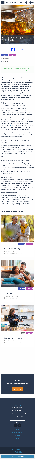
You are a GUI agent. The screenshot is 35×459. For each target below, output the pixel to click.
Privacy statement (18, 451)
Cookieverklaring (17, 452)
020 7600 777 (17, 422)
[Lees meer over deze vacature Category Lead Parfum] (17, 326)
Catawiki (28, 68)
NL (23, 2)
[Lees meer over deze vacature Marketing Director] (17, 281)
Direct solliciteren (17, 456)
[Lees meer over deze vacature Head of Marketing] (17, 236)
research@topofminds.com (17, 420)
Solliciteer (18, 389)
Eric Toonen (12, 125)
